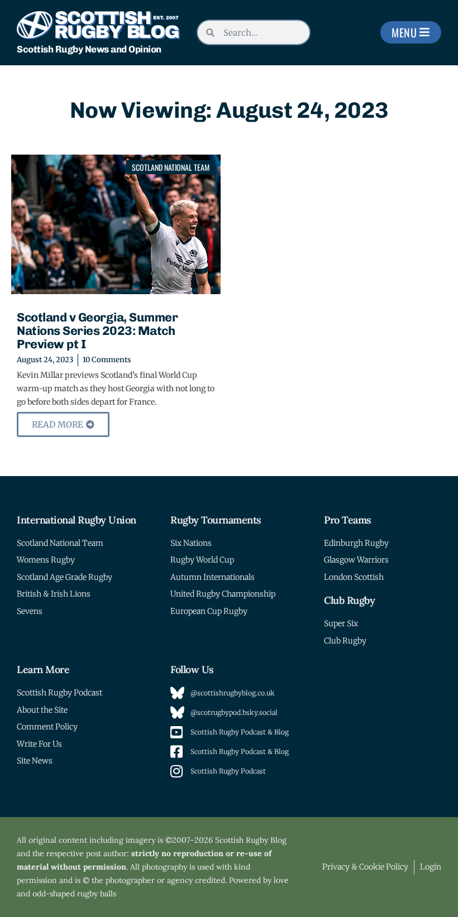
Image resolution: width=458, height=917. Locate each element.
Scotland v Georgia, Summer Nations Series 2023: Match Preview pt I (97, 331)
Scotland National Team (170, 167)
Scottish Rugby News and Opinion (89, 49)
